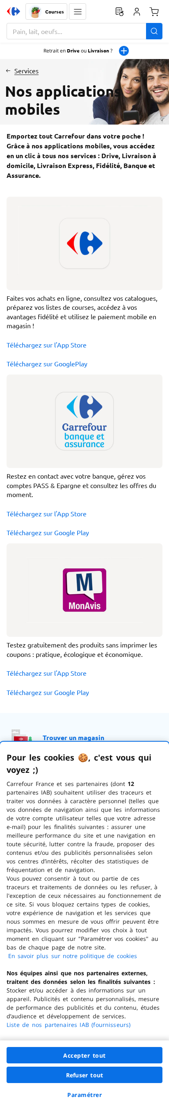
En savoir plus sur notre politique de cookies (72, 956)
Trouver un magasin (73, 737)
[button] (77, 11)
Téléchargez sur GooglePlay (47, 363)
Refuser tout (84, 1075)
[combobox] (84, 31)
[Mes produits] (119, 11)
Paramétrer (84, 1095)
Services (26, 70)
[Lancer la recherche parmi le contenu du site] (154, 31)
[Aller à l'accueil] (14, 11)
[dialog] (84, 924)
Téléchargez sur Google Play (48, 532)
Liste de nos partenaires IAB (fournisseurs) (68, 1025)
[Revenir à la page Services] (8, 70)
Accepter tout (84, 1055)
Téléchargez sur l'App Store (47, 345)
